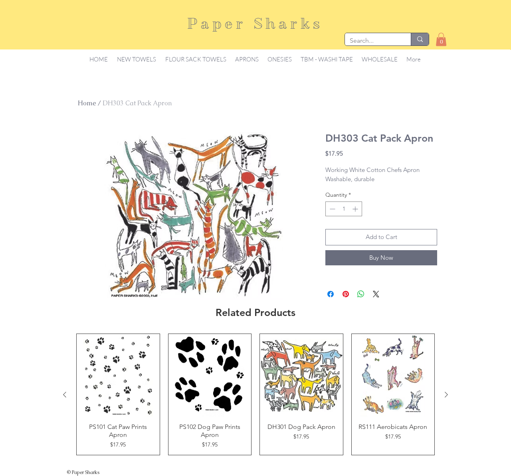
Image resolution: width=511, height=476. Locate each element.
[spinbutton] (344, 209)
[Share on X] (376, 294)
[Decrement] (332, 209)
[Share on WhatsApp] (361, 294)
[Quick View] (118, 375)
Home (87, 103)
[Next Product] (446, 394)
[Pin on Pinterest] (346, 294)
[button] (441, 39)
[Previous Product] (64, 394)
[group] (255, 394)
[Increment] (356, 209)
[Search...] (420, 39)
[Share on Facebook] (330, 294)
